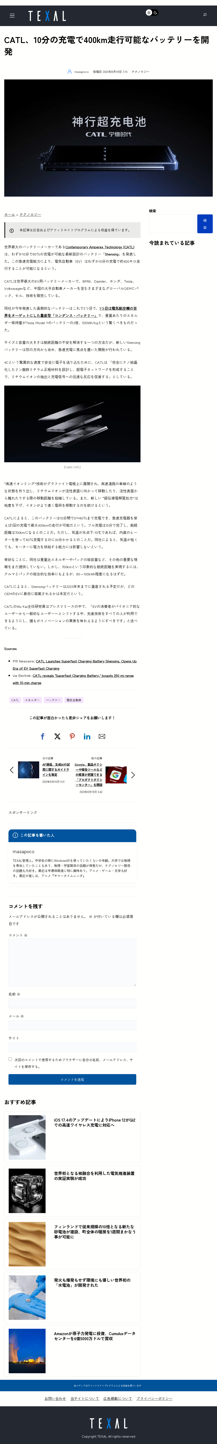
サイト (13, 1038)
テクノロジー (140, 71)
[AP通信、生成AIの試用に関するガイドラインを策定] (28, 765)
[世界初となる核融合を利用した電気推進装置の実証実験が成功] (27, 1172)
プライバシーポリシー (154, 1398)
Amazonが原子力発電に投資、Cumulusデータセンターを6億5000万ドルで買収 (95, 1335)
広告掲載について (117, 1398)
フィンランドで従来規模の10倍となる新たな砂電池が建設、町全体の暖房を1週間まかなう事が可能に (95, 1232)
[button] (42, 736)
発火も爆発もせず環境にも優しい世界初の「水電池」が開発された (92, 1282)
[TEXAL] (47, 12)
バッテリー (53, 700)
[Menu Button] (13, 17)
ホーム (9, 214)
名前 (14, 994)
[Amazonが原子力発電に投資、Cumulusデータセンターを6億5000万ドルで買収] (27, 1332)
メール (16, 1016)
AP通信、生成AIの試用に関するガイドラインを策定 (56, 769)
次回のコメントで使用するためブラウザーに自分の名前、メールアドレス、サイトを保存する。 (73, 1063)
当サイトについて (84, 1398)
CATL (15, 700)
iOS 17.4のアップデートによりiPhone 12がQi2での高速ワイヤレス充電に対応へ (94, 1122)
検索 (152, 210)
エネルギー (32, 700)
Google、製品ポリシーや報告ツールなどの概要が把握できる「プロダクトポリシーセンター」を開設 (88, 774)
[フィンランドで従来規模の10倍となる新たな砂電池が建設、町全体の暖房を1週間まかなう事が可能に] (27, 1225)
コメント (18, 935)
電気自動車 (74, 700)
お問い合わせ (55, 1398)
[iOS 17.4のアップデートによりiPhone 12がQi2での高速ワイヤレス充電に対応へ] (27, 1118)
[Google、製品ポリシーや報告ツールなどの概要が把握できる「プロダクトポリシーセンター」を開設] (116, 770)
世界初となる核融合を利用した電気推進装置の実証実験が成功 (94, 1175)
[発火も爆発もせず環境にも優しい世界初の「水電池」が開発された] (27, 1279)
